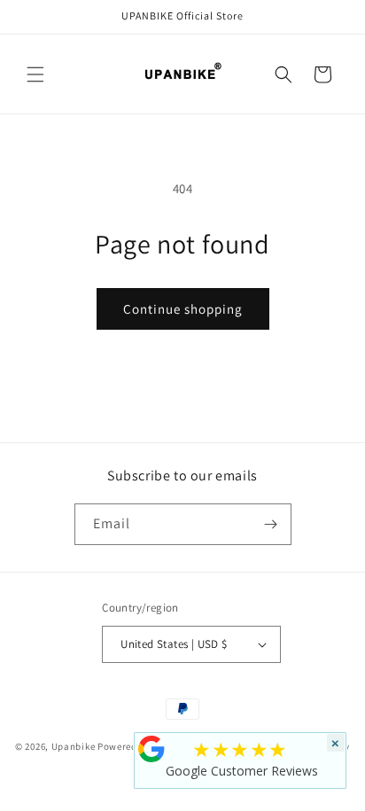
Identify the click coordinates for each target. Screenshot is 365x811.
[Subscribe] (271, 524)
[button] (35, 74)
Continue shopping (183, 308)
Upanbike (73, 745)
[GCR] (151, 749)
